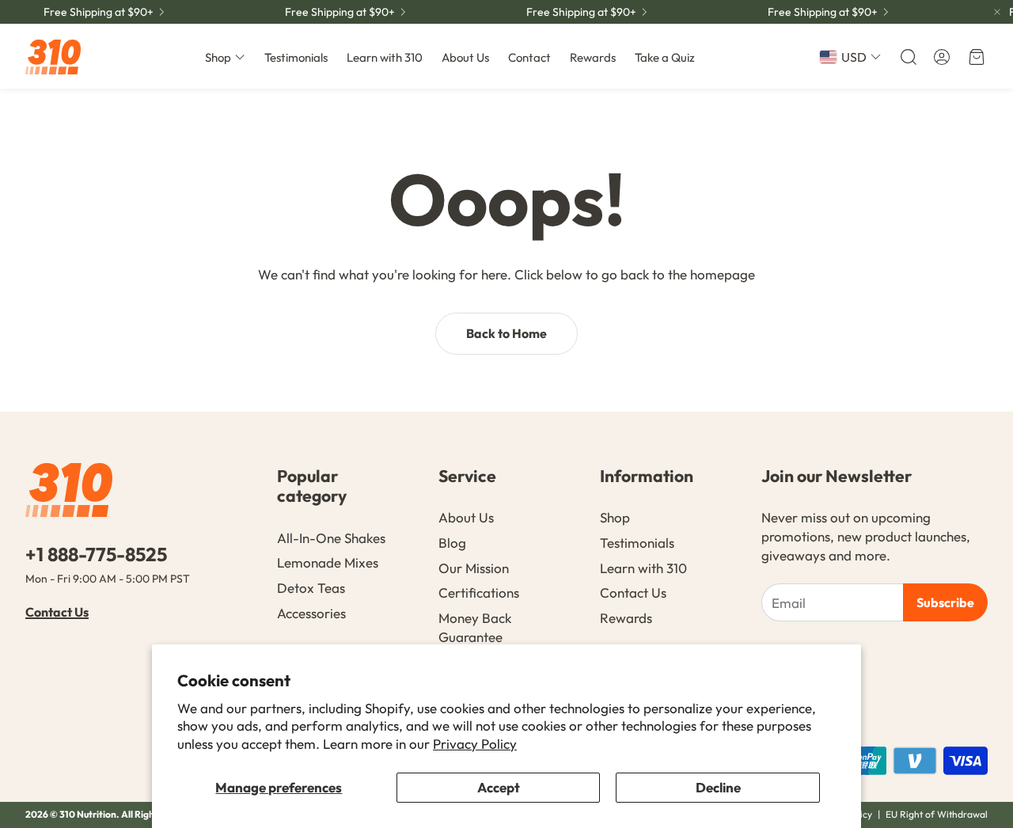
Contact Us (57, 612)
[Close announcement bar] (997, 12)
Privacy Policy (475, 743)
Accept (498, 787)
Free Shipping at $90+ (99, 11)
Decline (718, 787)
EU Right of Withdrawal (937, 814)
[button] (907, 57)
